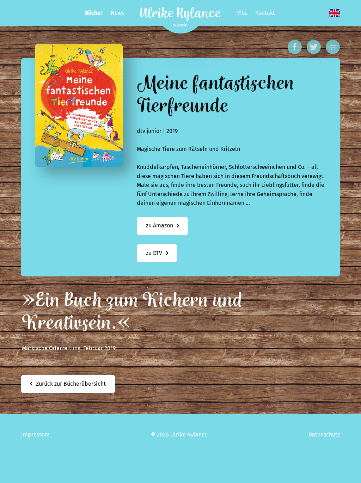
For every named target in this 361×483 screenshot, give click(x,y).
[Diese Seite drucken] (333, 47)
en (334, 13)
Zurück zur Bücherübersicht (71, 383)
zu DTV (154, 253)
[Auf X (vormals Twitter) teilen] (314, 47)
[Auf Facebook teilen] (295, 47)
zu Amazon (159, 225)
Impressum (35, 434)
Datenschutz (324, 434)
